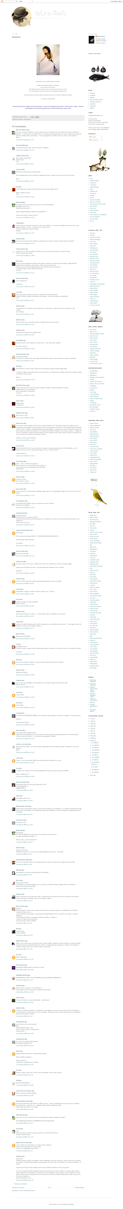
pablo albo (93, 353)
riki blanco (93, 465)
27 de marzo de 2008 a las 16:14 (25, 707)
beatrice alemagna (95, 239)
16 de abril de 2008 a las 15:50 (24, 1033)
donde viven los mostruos (97, 383)
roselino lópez (94, 642)
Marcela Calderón (21, 130)
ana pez (92, 530)
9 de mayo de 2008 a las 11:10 (24, 1180)
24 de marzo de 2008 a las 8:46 (25, 417)
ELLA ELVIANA (20, 145)
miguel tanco (93, 455)
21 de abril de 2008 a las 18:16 (24, 1109)
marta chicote (94, 604)
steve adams (93, 303)
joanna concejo (94, 271)
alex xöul (92, 526)
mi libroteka (93, 402)
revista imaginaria (95, 216)
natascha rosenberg (95, 459)
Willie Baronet (20, 1115)
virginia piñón (93, 661)
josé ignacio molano (95, 581)
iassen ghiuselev (94, 263)
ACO (17, 659)
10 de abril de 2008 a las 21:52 (24, 959)
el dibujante (93, 386)
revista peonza (94, 219)
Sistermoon (19, 561)
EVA (17, 1080)
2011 (91, 733)
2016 (91, 721)
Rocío (18, 880)
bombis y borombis (22, 744)
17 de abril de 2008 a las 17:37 (24, 1075)
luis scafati (93, 275)
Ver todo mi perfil (100, 43)
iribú (91, 568)
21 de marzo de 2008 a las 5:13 (25, 150)
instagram (92, 95)
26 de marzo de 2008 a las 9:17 (25, 628)
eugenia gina (93, 555)
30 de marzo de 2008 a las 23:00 (25, 776)
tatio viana (19, 730)
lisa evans (93, 444)
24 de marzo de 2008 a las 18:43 (25, 507)
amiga (47, 89)
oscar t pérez (93, 461)
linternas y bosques (95, 202)
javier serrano (93, 267)
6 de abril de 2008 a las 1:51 (24, 854)
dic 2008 (94, 742)
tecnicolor (92, 411)
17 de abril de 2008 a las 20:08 (24, 1085)
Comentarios (94, 140)
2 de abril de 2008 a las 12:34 (24, 824)
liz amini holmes (94, 273)
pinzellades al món (95, 405)
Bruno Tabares (20, 906)
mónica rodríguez (95, 350)
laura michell (93, 440)
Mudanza (94, 764)
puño (91, 636)
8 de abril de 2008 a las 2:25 (24, 923)
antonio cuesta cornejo (96, 532)
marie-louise (20, 820)
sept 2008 (95, 750)
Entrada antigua (79, 1187)
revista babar (93, 206)
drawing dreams (94, 187)
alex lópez (93, 523)
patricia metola (20, 278)
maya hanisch (94, 610)
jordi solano (93, 576)
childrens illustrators (95, 101)
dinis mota (93, 429)
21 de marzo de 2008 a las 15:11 (25, 233)
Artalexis (18, 894)
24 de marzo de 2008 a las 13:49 (25, 440)
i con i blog (93, 392)
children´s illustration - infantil (93, 695)
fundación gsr (93, 191)
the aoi (92, 221)
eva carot (92, 557)
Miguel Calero (20, 941)
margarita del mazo (95, 348)
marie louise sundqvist (96, 449)
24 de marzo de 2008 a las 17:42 (25, 495)
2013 (91, 728)
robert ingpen (93, 294)
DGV (17, 366)
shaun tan (92, 298)
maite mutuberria (94, 593)
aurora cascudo (94, 536)
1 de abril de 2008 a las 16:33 (24, 790)
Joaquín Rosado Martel (23, 530)
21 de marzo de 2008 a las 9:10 (25, 181)
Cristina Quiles (20, 249)
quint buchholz (94, 290)
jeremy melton (20, 551)
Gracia (18, 621)
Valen (17, 796)
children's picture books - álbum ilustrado (93, 689)
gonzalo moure (94, 336)
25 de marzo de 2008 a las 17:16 (25, 556)
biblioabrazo (93, 375)
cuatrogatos (93, 185)
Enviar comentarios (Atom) (27, 1190)
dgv (91, 545)
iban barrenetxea (94, 436)
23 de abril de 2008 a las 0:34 (24, 1123)
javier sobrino (93, 342)
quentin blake (93, 288)
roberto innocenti (94, 296)
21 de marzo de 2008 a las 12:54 (25, 217)
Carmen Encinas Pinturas (23, 1091)
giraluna (92, 390)
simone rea (93, 472)
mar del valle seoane (95, 595)
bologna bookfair (94, 180)
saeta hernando (94, 644)
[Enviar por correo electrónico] (31, 117)
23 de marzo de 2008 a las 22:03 (25, 407)
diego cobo (93, 547)
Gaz (17, 954)
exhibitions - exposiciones (93, 699)
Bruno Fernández (21, 782)
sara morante (93, 649)
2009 (91, 738)
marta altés (93, 602)
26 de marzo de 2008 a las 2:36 (25, 594)
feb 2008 (94, 770)
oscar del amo (94, 625)
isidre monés (93, 438)
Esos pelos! (94, 767)
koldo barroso (93, 583)
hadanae (18, 680)
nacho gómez (93, 623)
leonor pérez (93, 442)
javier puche (93, 340)
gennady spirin (94, 256)
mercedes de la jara (95, 612)
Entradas (93, 137)
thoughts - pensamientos (24, 119)
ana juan (92, 235)
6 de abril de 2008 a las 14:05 (24, 888)
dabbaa (92, 108)
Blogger (71, 1204)
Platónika (19, 985)
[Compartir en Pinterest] (38, 117)
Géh (17, 187)
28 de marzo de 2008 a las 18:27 (25, 738)
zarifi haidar (93, 668)
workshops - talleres (93, 710)
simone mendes (94, 653)
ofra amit (92, 282)
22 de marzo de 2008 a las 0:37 (25, 300)
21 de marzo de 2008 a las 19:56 (25, 255)
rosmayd (18, 713)
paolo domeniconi (95, 286)
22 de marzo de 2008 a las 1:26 (25, 314)
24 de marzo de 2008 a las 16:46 (25, 471)
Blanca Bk (19, 202)
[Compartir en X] (35, 117)
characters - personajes (93, 684)
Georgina (19, 238)
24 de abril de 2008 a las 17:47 (24, 1137)
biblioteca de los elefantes (97, 377)
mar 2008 (95, 762)
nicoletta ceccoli (94, 279)
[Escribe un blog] (33, 117)
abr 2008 (94, 760)
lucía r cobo (93, 589)
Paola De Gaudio (21, 354)
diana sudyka (93, 243)
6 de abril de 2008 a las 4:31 (24, 875)
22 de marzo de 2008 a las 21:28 (25, 348)
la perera (92, 585)
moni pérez (93, 617)
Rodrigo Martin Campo (23, 1101)
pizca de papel (94, 407)
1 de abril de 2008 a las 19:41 (24, 800)
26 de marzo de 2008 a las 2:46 (25, 606)
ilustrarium (93, 106)
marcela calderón (94, 600)
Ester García (101, 36)
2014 (91, 726)
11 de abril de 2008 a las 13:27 (24, 980)
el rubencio (93, 551)
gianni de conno (94, 258)
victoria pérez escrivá (96, 363)
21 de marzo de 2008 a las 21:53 (25, 286)
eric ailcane (93, 252)
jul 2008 (94, 755)
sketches (92, 702)
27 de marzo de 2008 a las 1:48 (25, 687)
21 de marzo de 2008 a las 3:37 (25, 140)
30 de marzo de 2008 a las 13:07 (25, 752)
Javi (17, 1070)
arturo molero (93, 534)
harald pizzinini (94, 564)
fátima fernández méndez (97, 334)
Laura (18, 599)
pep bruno (92, 357)
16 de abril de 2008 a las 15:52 (24, 1045)
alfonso (18, 401)
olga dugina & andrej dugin (97, 284)
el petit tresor (93, 388)
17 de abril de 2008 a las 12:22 (24, 1064)
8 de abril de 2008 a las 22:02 (24, 935)
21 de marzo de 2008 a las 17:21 (25, 243)
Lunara (18, 589)
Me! (17, 928)
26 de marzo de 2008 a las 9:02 (25, 616)
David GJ (19, 634)
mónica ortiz (93, 621)
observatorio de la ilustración (98, 204)
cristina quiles (94, 538)
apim (91, 178)
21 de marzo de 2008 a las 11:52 (25, 197)
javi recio (92, 572)
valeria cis (93, 659)
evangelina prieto (94, 560)
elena (17, 692)
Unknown (19, 477)
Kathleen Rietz (20, 413)
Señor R (18, 997)
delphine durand (94, 427)
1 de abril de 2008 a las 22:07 (24, 814)
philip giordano (94, 463)
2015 (91, 723)
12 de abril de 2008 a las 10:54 (24, 1002)
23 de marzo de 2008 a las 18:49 (25, 395)
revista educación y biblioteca (98, 214)
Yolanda (18, 223)
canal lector (93, 183)
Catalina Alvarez (21, 155)
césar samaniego (94, 540)
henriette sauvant (95, 260)
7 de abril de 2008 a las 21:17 (24, 900)
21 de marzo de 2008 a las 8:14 (25, 164)
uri (17, 644)
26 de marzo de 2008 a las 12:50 (25, 638)
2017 (91, 718)
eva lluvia (19, 169)
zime (17, 292)
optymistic (93, 104)
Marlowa (18, 870)
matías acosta (94, 608)
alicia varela (19, 489)
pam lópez (93, 627)
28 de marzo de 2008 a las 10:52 (25, 725)
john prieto (93, 574)
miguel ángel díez (95, 457)
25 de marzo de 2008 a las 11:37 (25, 525)
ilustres (92, 197)
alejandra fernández (95, 521)
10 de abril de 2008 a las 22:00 (24, 969)
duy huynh (93, 246)
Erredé (18, 1128)
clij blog (92, 379)
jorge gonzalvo (94, 344)
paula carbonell (94, 355)
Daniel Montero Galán (22, 859)
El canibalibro (20, 501)
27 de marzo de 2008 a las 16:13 (25, 697)
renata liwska (93, 292)
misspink (92, 615)
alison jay (92, 233)
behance (92, 97)
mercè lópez (93, 453)
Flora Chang (19, 461)
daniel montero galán (95, 543)
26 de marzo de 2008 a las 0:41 (25, 583)
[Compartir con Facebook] (37, 117)
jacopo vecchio (94, 570)
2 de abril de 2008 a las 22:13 (24, 842)
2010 (91, 736)
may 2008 (95, 757)
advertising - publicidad (93, 680)
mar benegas (93, 346)
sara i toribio (93, 646)
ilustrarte (92, 195)
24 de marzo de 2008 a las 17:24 (25, 483)
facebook (92, 93)
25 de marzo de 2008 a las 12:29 (25, 545)
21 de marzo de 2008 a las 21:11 (25, 272)
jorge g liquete (94, 579)
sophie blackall (94, 301)
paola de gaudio (94, 629)
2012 (91, 731)
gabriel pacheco (94, 434)
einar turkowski (94, 250)
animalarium (93, 373)
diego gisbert (93, 549)
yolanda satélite (94, 666)
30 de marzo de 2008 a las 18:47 (25, 762)
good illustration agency (96, 99)
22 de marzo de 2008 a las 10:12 (25, 324)
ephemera (92, 553)
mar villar (92, 598)
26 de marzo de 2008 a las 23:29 (25, 675)
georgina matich (94, 562)
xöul (17, 768)
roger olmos (93, 470)
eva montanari (94, 254)
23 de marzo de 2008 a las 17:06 (25, 379)
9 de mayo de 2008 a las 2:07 (24, 1151)
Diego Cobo (19, 423)
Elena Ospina (20, 965)
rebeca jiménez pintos (96, 638)
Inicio (49, 1187)
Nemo (18, 261)
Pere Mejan (19, 340)
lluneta (92, 400)
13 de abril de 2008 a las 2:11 (24, 1016)
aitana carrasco (94, 423)
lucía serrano (93, 591)
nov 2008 (94, 745)
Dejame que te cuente (22, 1142)
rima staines (93, 468)
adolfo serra (93, 515)
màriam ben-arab (94, 619)
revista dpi (93, 212)
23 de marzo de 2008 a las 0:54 (25, 360)
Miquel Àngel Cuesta (22, 806)
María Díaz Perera (21, 385)
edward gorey (93, 248)
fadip (91, 189)
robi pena (92, 640)
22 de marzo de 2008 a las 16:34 (25, 335)
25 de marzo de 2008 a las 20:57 (25, 573)
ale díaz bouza (94, 519)
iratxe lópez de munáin (96, 566)
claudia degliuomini (95, 425)
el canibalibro (93, 432)
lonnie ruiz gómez (95, 587)
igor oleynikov (94, 265)
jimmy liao (93, 269)
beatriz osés (93, 331)
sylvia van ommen (95, 305)
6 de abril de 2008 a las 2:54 (24, 864)
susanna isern (94, 361)
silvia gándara (94, 651)
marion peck (93, 277)
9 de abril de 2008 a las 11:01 (24, 949)
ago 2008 (94, 752)
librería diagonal (94, 396)
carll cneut (93, 241)
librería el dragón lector (96, 398)
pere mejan (93, 634)
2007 (91, 775)
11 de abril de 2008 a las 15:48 (24, 992)
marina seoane (94, 451)
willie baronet (93, 663)
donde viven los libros (96, 381)
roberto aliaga (93, 359)
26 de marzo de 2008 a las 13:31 (25, 654)
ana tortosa (93, 329)
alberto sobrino (94, 517)
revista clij (93, 208)
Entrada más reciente (18, 1187)
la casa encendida (95, 199)
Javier (18, 1051)
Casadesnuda (20, 513)
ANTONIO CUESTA (21, 975)
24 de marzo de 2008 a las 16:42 (25, 456)
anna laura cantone (95, 237)
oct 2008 (94, 747)
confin (18, 758)
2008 (91, 740)
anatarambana (94, 371)
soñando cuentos (94, 409)
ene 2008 (94, 772)
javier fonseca (94, 338)
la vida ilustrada (94, 394)
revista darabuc (94, 210)
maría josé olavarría (95, 606)
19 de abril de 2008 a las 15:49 (24, 1095)
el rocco (18, 446)
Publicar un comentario (20, 1184)
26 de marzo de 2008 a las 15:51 (25, 664)
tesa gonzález (94, 657)
